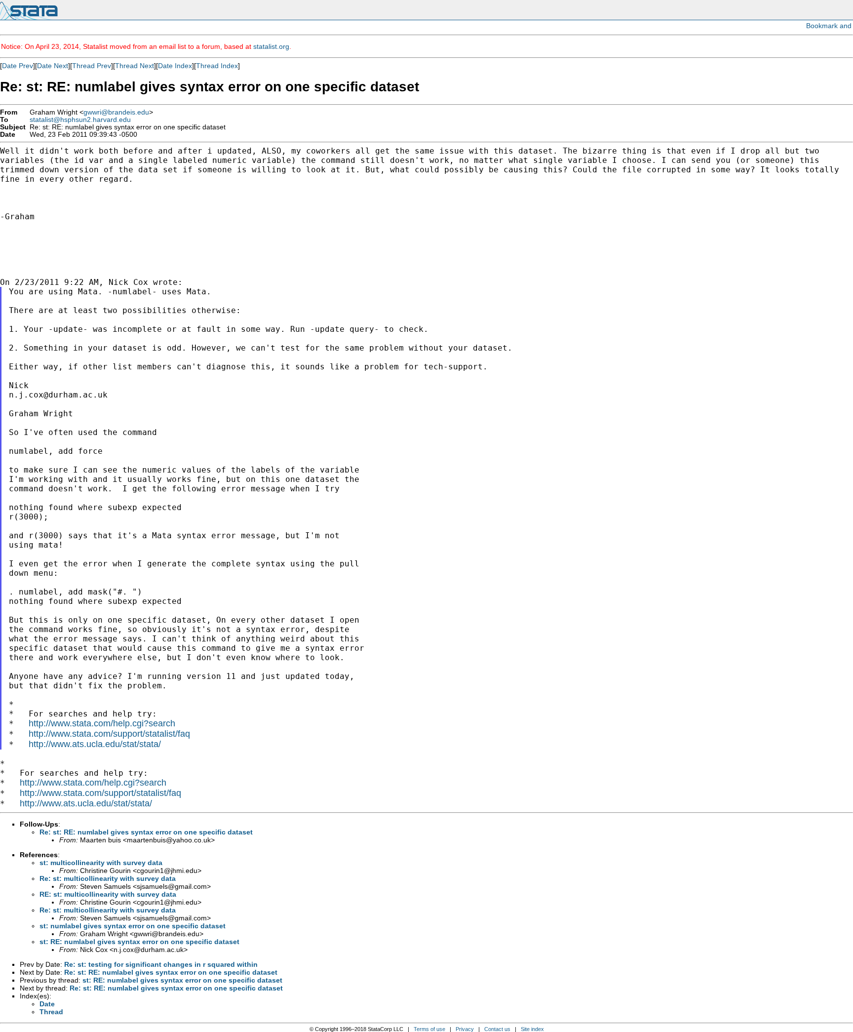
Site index (532, 1029)
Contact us (497, 1029)
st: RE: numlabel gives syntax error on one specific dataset (139, 942)
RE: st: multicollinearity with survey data (107, 894)
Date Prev (17, 66)
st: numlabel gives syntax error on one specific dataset (132, 926)
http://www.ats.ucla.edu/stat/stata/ (95, 744)
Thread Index (217, 66)
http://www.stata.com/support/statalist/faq (109, 734)
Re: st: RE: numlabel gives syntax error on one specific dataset (146, 832)
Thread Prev (91, 66)
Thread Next (134, 66)
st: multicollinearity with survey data (100, 863)
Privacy (465, 1029)
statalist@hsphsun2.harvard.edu (80, 119)
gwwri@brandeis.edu (116, 112)
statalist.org (271, 46)
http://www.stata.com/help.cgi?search (102, 723)
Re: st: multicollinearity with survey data (107, 878)
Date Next (52, 66)
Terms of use (429, 1029)
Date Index (175, 66)
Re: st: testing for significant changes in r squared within (161, 964)
